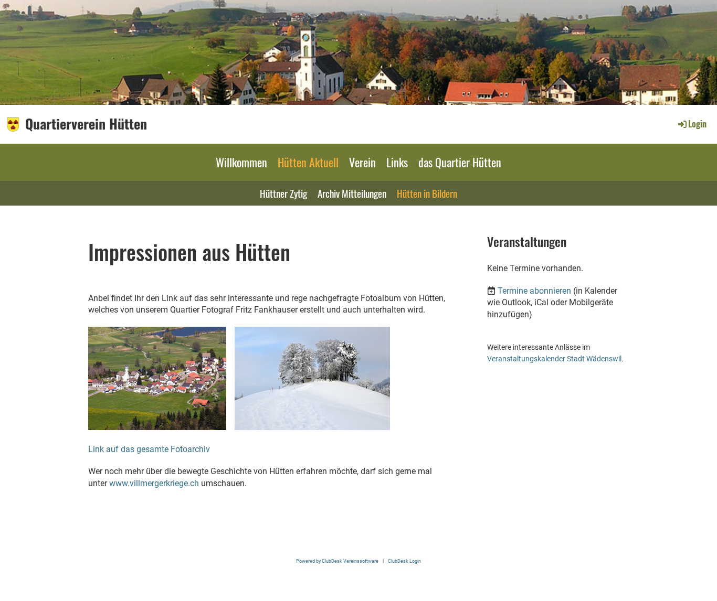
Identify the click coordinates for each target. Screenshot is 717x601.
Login (697, 123)
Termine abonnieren (534, 291)
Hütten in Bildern (427, 193)
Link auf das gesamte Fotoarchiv (149, 449)
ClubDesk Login (404, 561)
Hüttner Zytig (283, 193)
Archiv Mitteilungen (352, 193)
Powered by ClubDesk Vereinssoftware (337, 561)
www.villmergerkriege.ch (154, 483)
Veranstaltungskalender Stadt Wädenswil (554, 359)
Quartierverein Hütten (86, 123)
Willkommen (241, 162)
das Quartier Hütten (459, 162)
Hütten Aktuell (308, 162)
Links (397, 162)
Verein (362, 162)
